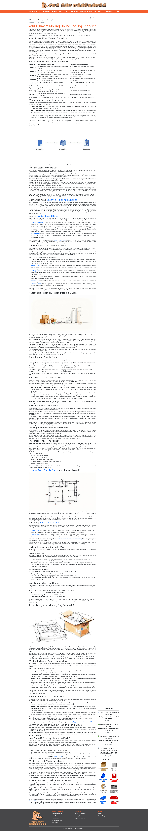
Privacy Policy (78, 816)
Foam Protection (57, 11)
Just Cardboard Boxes (47, 215)
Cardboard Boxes (34, 11)
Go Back (93, 18)
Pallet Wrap (97, 11)
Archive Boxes (35, 233)
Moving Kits (55, 822)
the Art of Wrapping (49, 522)
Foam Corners (56, 816)
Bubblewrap (45, 11)
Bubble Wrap (35, 265)
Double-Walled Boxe (37, 222)
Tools (117, 11)
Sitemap (100, 814)
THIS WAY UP (58, 757)
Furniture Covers (108, 11)
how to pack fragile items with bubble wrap (69, 539)
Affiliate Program (103, 816)
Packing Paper (35, 271)
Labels (66, 11)
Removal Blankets (86, 11)
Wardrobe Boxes (36, 228)
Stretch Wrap (35, 280)
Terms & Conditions (80, 814)
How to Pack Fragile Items (43, 470)
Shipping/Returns (80, 818)
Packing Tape (74, 11)
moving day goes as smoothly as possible (80, 722)
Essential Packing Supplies (62, 199)
